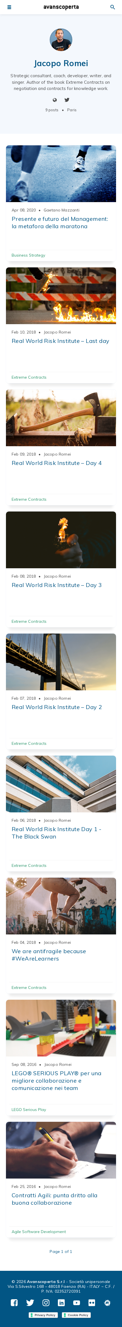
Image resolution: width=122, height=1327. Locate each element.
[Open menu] (9, 7)
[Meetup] (107, 1303)
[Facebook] (14, 1303)
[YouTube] (76, 1303)
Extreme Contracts (29, 377)
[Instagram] (46, 1303)
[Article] (61, 173)
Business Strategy (28, 255)
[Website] (55, 100)
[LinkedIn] (61, 1303)
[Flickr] (92, 1303)
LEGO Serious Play (29, 1109)
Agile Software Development (39, 1231)
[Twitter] (67, 100)
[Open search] (113, 7)
